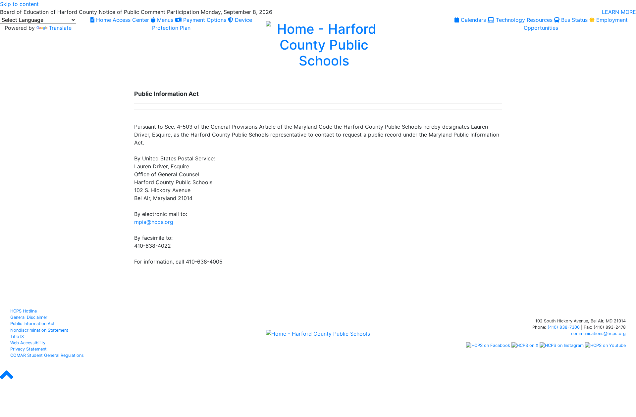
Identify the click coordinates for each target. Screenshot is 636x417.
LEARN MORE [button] (619, 12)
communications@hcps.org (598, 333)
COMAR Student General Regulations (47, 355)
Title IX (17, 336)
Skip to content (19, 4)
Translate (60, 27)
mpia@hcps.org (153, 222)
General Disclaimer (28, 317)
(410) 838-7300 (564, 327)
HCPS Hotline (23, 311)
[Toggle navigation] (12, 82)
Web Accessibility (27, 342)
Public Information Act (32, 323)
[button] (6, 380)
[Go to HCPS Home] (324, 44)
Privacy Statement (28, 349)
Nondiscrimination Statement (39, 330)
